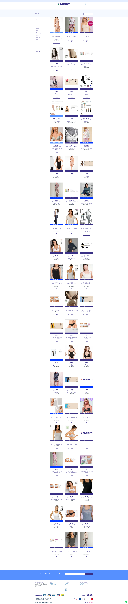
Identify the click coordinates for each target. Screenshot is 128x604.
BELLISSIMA (86, 63)
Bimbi (66, 588)
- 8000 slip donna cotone (56, 310)
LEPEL (71, 118)
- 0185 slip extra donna (71, 175)
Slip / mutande (38, 37)
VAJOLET (71, 227)
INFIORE (71, 35)
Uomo (66, 585)
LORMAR (56, 35)
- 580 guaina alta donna (71, 64)
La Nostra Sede (53, 584)
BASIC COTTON (86, 282)
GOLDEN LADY (86, 118)
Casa (66, 590)
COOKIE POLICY (50, 602)
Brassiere (37, 39)
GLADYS (56, 227)
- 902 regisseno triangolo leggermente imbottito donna (56, 148)
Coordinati (38, 35)
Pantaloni (37, 28)
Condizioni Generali (84, 583)
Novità (66, 583)
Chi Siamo (52, 583)
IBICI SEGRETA (86, 227)
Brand (66, 584)
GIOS (71, 63)
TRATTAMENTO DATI (44, 602)
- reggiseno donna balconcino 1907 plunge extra (56, 38)
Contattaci (52, 585)
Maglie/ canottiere (39, 33)
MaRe (86, 35)
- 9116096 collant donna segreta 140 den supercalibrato (86, 230)
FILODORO (86, 255)
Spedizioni (82, 584)
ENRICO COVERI (56, 118)
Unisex (66, 589)
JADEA (71, 255)
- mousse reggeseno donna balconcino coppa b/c (56, 66)
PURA (56, 282)
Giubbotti (37, 30)
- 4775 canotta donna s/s (56, 444)
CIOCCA (86, 91)
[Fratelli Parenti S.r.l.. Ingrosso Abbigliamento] (64, 4)
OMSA (71, 91)
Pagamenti (82, 585)
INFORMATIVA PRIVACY (38, 602)
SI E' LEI (56, 255)
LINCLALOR (86, 145)
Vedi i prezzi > (56, 42)
